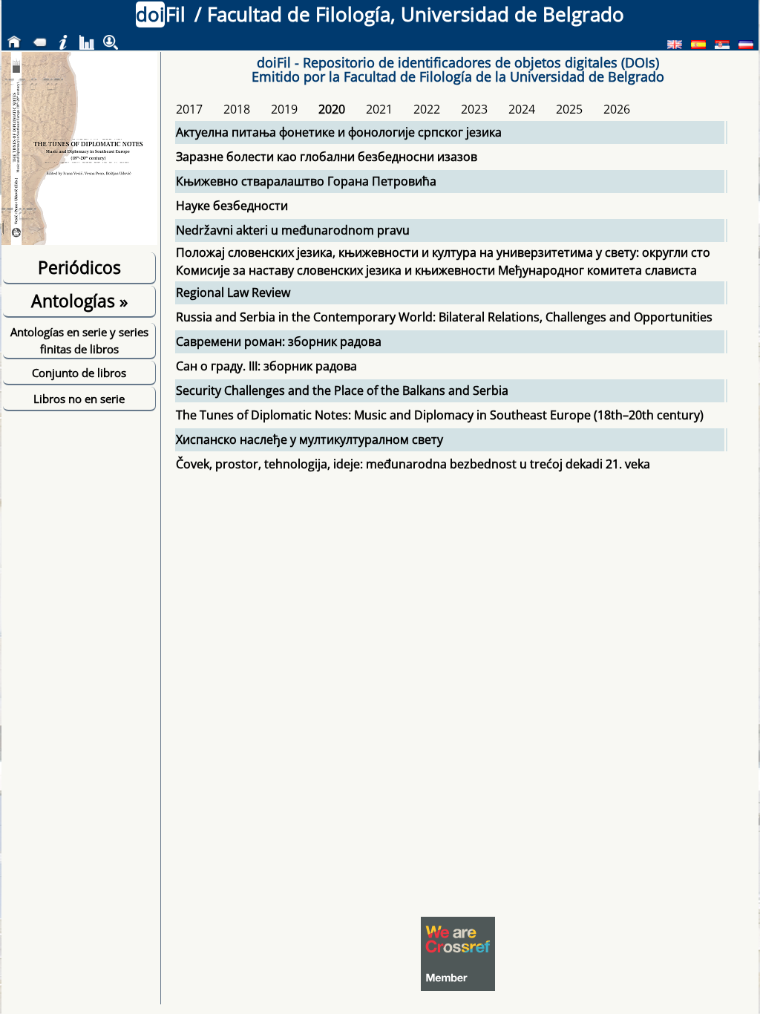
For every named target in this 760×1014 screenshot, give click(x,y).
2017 (189, 109)
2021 (379, 109)
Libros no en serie (79, 398)
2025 (569, 109)
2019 (284, 109)
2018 (236, 109)
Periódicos (79, 267)
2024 (521, 109)
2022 (426, 109)
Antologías (79, 301)
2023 (474, 109)
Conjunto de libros (79, 372)
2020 (331, 109)
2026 (616, 109)
